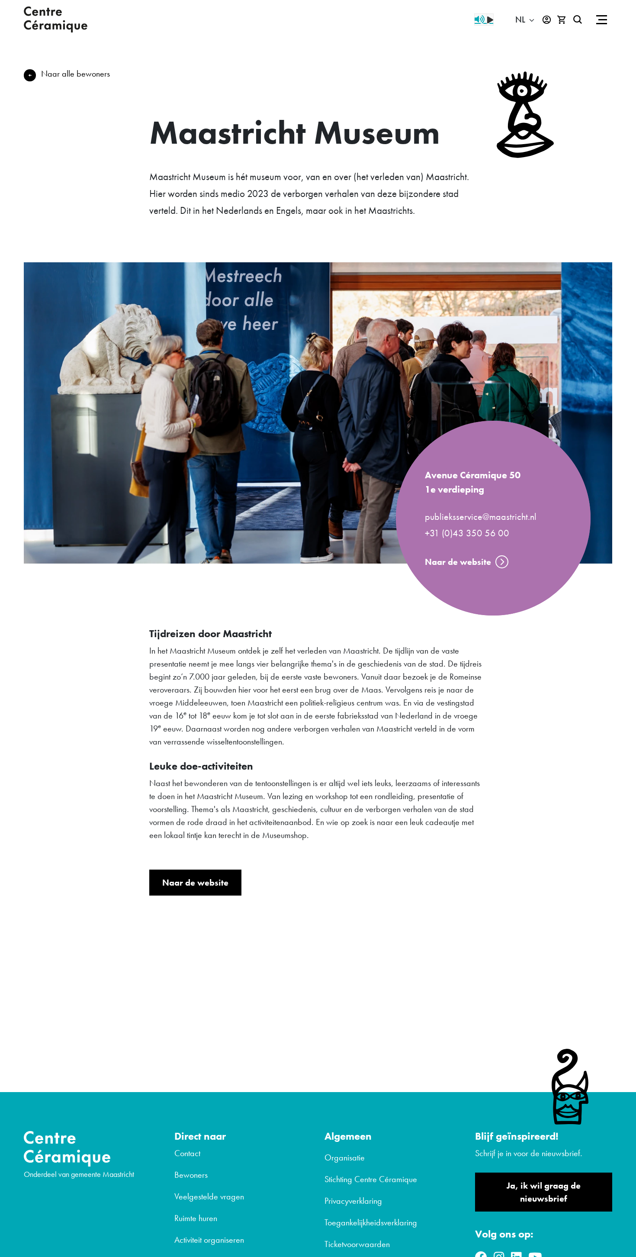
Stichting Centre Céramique (370, 1179)
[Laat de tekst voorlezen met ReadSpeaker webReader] (484, 19)
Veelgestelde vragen (209, 1196)
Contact (187, 1153)
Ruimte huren (195, 1218)
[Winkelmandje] (562, 20)
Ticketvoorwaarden (357, 1244)
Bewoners (191, 1174)
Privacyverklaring (353, 1200)
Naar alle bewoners (75, 73)
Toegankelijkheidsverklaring (370, 1222)
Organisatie (344, 1157)
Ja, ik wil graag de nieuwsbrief (544, 1192)
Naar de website (458, 561)
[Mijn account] (547, 20)
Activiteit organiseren (209, 1239)
